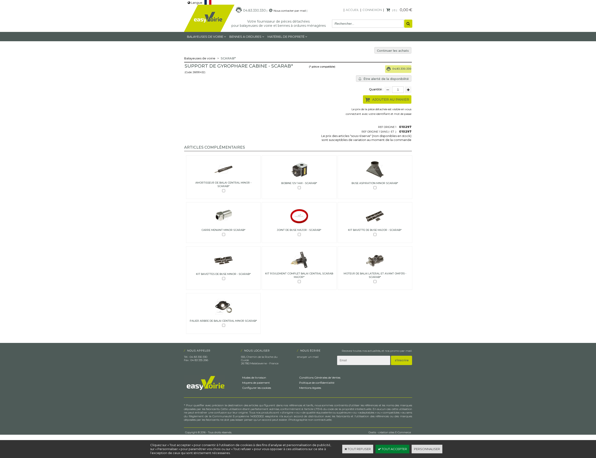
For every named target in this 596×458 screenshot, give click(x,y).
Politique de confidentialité (316, 382)
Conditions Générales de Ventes (319, 377)
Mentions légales (310, 388)
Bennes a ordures (245, 36)
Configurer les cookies (256, 388)
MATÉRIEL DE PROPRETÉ (286, 36)
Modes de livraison (254, 377)
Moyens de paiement (256, 382)
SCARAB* (228, 58)
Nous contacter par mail (290, 10)
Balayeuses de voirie (205, 36)
